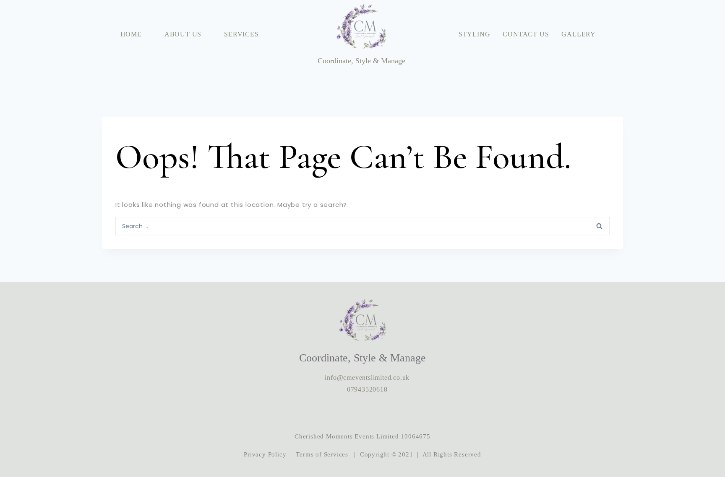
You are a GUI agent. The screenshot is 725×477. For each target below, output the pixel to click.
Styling (474, 34)
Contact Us (526, 34)
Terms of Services (322, 454)
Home (131, 34)
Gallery (578, 34)
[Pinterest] (388, 413)
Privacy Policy (265, 454)
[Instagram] (337, 413)
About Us (182, 34)
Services (241, 34)
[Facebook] (362, 413)
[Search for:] (362, 226)
